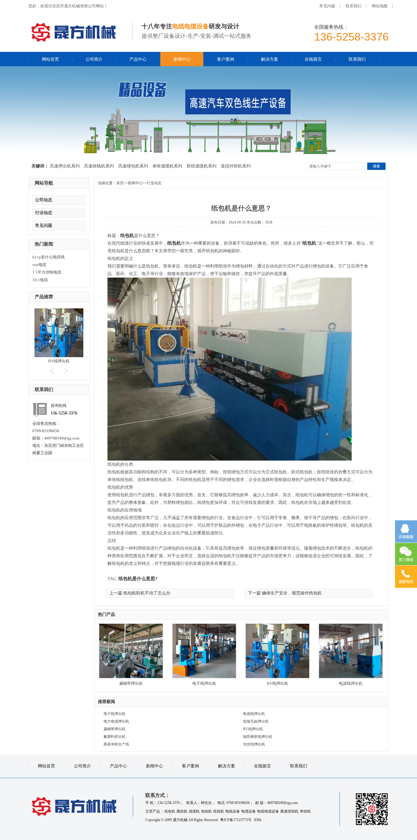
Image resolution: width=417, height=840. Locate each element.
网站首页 (50, 59)
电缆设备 (248, 811)
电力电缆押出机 (116, 721)
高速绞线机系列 (99, 166)
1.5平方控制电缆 (46, 272)
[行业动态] (208, 156)
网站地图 (380, 6)
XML (258, 820)
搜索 (376, 166)
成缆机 (194, 811)
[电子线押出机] (204, 676)
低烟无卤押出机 (256, 721)
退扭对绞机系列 (236, 166)
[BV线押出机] (58, 356)
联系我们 (353, 6)
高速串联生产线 (116, 744)
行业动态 (43, 212)
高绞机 (181, 811)
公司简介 (94, 59)
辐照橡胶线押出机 (257, 736)
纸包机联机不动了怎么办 (146, 593)
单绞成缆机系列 (167, 166)
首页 (120, 183)
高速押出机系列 (65, 166)
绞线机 (218, 811)
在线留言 (313, 59)
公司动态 (43, 200)
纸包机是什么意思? (138, 578)
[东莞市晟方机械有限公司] (74, 40)
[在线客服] (406, 531)
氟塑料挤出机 (114, 736)
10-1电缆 (40, 280)
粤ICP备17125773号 (236, 820)
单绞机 (305, 811)
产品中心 (138, 59)
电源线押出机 (351, 683)
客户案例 (225, 59)
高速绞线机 (289, 811)
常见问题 (327, 6)
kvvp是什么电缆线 (48, 257)
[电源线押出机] (351, 676)
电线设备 (232, 811)
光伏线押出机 (254, 744)
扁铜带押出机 (131, 683)
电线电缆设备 (268, 811)
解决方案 (269, 59)
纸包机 (127, 235)
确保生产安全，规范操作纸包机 (292, 593)
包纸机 (206, 811)
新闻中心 (181, 59)
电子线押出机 (204, 683)
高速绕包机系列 (133, 166)
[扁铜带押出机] (131, 676)
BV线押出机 (59, 361)
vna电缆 (39, 264)
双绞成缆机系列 (201, 166)
